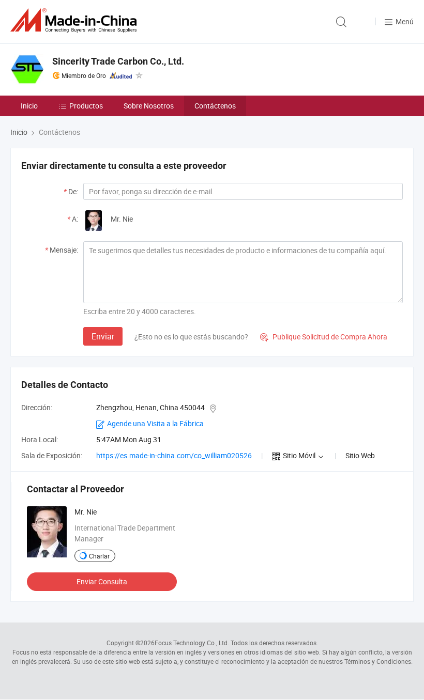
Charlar (99, 556)
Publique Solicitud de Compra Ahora (323, 336)
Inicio (29, 106)
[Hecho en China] (75, 20)
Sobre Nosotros (149, 106)
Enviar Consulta (102, 581)
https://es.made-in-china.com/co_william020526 (174, 455)
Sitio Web (360, 455)
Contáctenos (215, 106)
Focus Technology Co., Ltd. (192, 643)
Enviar (103, 336)
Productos (86, 106)
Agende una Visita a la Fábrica (155, 423)
